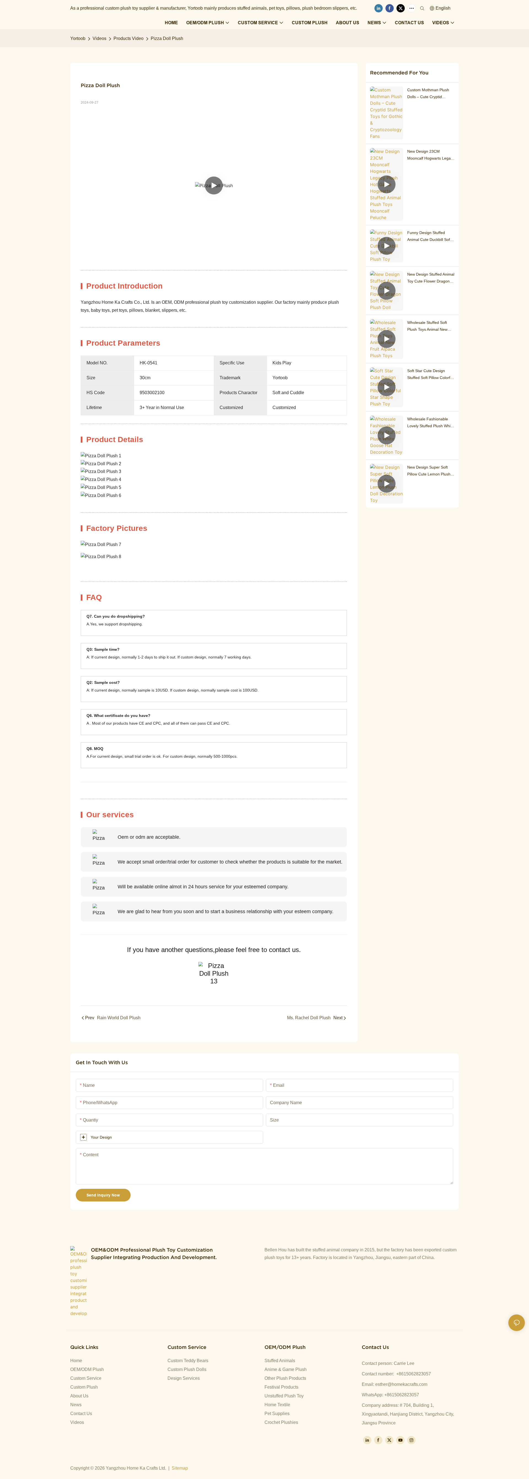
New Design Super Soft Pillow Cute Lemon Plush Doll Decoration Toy (428, 471)
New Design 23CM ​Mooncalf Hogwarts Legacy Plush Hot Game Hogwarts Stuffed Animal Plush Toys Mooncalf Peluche (431, 155)
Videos (99, 38)
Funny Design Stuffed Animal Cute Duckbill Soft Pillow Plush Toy (429, 236)
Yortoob (77, 38)
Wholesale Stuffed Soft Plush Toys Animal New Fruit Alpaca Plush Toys (427, 326)
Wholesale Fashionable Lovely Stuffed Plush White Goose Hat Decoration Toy (430, 423)
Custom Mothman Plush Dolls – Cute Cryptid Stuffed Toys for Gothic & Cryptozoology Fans (428, 94)
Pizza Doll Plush (167, 38)
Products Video (129, 38)
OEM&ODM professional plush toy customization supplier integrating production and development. (154, 1253)
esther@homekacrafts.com (401, 1384)
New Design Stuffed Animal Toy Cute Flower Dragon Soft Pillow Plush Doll (430, 278)
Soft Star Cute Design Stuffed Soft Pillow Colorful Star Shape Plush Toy (430, 375)
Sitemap (180, 1468)
